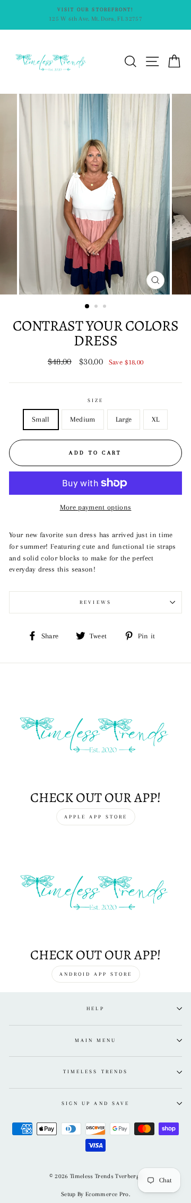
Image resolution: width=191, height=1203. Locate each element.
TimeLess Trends (95, 1071)
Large (124, 419)
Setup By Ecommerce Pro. (95, 1194)
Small (41, 419)
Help (95, 1008)
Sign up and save (95, 1103)
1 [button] (87, 306)
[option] (95, 14)
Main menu (96, 1040)
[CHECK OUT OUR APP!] (95, 890)
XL (155, 419)
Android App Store (95, 974)
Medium (83, 419)
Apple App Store (95, 816)
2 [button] (97, 307)
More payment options (96, 507)
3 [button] (105, 307)
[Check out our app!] (95, 732)
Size (95, 400)
